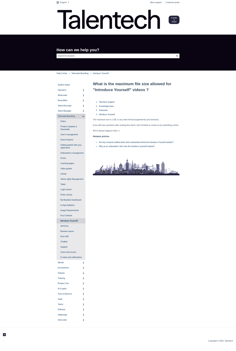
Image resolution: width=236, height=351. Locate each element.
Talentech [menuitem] (62, 90)
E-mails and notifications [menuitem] (71, 257)
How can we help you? (78, 50)
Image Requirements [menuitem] (69, 210)
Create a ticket (174, 20)
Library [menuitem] (63, 174)
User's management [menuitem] (69, 134)
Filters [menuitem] (63, 121)
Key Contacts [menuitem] (66, 215)
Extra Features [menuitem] (66, 140)
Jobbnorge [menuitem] (62, 315)
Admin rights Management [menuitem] (71, 179)
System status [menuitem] (64, 85)
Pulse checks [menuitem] (66, 195)
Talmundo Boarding (79, 73)
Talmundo (103, 110)
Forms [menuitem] (63, 158)
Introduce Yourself (101, 73)
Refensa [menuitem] (61, 309)
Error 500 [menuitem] (64, 236)
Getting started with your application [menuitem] (70, 146)
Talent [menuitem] (60, 304)
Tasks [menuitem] (63, 184)
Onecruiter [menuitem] (62, 320)
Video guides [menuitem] (66, 169)
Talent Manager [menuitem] (64, 111)
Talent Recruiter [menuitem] (65, 106)
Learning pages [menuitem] (67, 163)
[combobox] (116, 56)
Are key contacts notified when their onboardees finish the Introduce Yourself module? (136, 142)
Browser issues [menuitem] (67, 231)
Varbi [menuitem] (60, 299)
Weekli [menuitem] (61, 262)
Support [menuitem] (63, 247)
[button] (83, 90)
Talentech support (106, 102)
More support (156, 2)
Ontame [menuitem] (61, 273)
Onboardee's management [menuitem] (72, 153)
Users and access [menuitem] (68, 252)
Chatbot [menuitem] (63, 242)
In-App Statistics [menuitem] (67, 205)
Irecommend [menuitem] (63, 268)
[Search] (177, 56)
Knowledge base (106, 106)
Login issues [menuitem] (66, 189)
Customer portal (172, 2)
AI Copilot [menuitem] (62, 289)
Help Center (62, 73)
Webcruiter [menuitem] (62, 95)
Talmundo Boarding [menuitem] (66, 116)
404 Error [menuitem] (64, 226)
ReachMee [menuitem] (62, 100)
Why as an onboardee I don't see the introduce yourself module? (127, 146)
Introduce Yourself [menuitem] (69, 221)
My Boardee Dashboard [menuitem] (70, 200)
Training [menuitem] (61, 278)
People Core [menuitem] (63, 283)
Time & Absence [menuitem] (65, 294)
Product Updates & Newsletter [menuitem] (68, 127)
